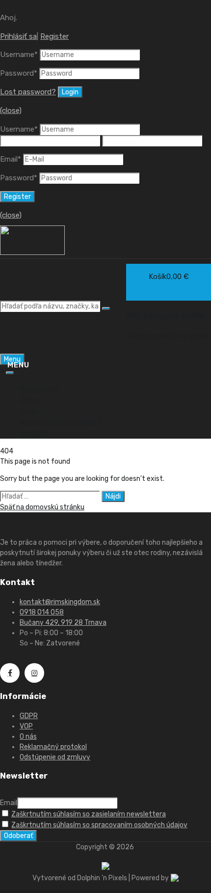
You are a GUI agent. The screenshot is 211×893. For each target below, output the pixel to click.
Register (54, 36)
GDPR (29, 716)
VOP (26, 726)
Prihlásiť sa (18, 36)
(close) (11, 110)
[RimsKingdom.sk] (32, 252)
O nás (29, 411)
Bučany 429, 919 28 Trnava (63, 622)
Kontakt (33, 433)
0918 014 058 (42, 612)
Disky (29, 399)
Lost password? (28, 91)
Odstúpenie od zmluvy (55, 757)
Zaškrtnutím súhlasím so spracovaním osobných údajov (99, 825)
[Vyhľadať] (106, 308)
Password (18, 73)
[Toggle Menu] (10, 372)
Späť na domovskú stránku (42, 507)
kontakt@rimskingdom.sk (60, 602)
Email (10, 159)
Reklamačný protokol (53, 747)
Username (19, 54)
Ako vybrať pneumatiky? (61, 422)
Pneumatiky (39, 389)
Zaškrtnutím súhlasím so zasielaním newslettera (88, 814)
